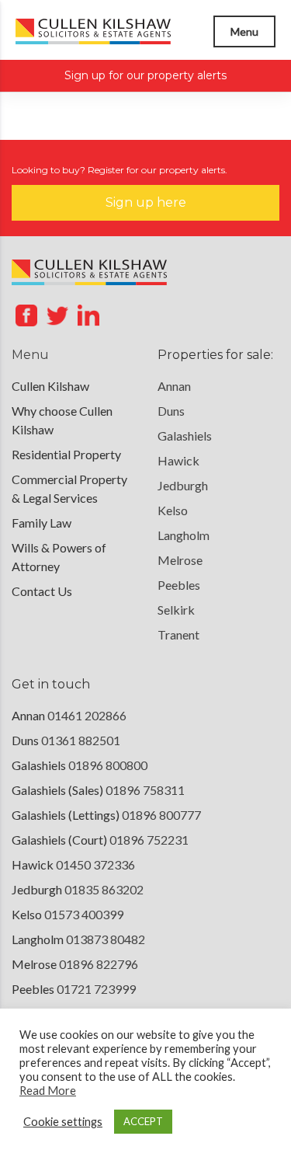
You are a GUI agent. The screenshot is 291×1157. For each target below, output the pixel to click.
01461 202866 (86, 715)
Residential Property (66, 454)
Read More (47, 1090)
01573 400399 (83, 914)
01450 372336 (95, 864)
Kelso (173, 510)
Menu (244, 31)
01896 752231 (149, 839)
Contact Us (42, 591)
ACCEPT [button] (143, 1121)
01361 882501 (80, 740)
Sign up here (146, 202)
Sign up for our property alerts (145, 75)
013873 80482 (105, 939)
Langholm (184, 535)
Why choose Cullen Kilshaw (62, 420)
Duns (171, 410)
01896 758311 (145, 789)
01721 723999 (96, 988)
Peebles (179, 584)
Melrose (180, 559)
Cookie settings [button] (62, 1121)
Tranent (178, 634)
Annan (174, 385)
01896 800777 (161, 814)
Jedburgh (183, 485)
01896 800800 (107, 765)
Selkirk (176, 609)
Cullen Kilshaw (50, 385)
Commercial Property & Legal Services (69, 488)
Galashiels (185, 435)
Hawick (178, 460)
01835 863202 (104, 889)
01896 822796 (98, 964)
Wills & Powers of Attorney (59, 556)
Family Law (41, 522)
